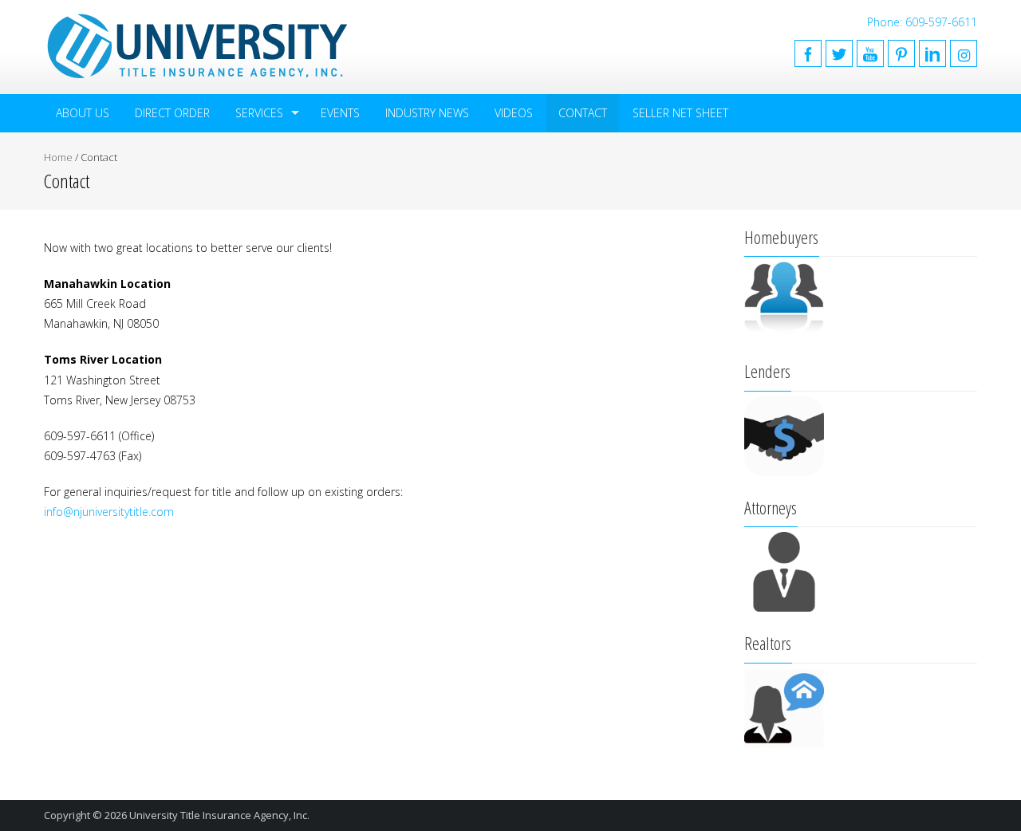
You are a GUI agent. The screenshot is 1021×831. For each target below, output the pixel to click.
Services (259, 112)
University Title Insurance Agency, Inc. (219, 815)
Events (340, 112)
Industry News (427, 112)
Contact (582, 112)
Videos (514, 112)
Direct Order (172, 112)
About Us (82, 112)
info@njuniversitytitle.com (109, 511)
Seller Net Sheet (680, 112)
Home (58, 157)
